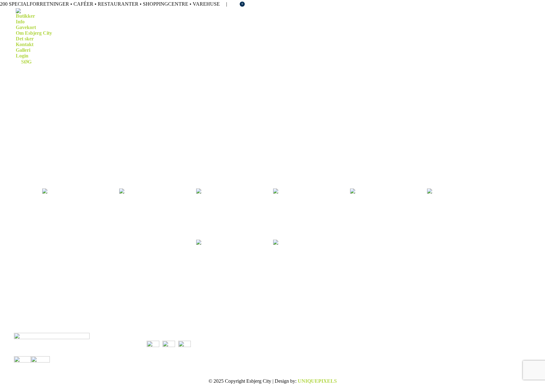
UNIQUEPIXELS (317, 381)
